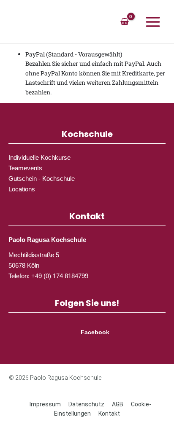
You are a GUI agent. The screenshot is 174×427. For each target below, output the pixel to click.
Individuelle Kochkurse (39, 157)
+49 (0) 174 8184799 (59, 275)
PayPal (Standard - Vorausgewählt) (73, 54)
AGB (117, 404)
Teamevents (25, 168)
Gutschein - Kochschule (41, 178)
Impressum (45, 404)
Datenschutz (86, 404)
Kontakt (109, 413)
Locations (21, 189)
